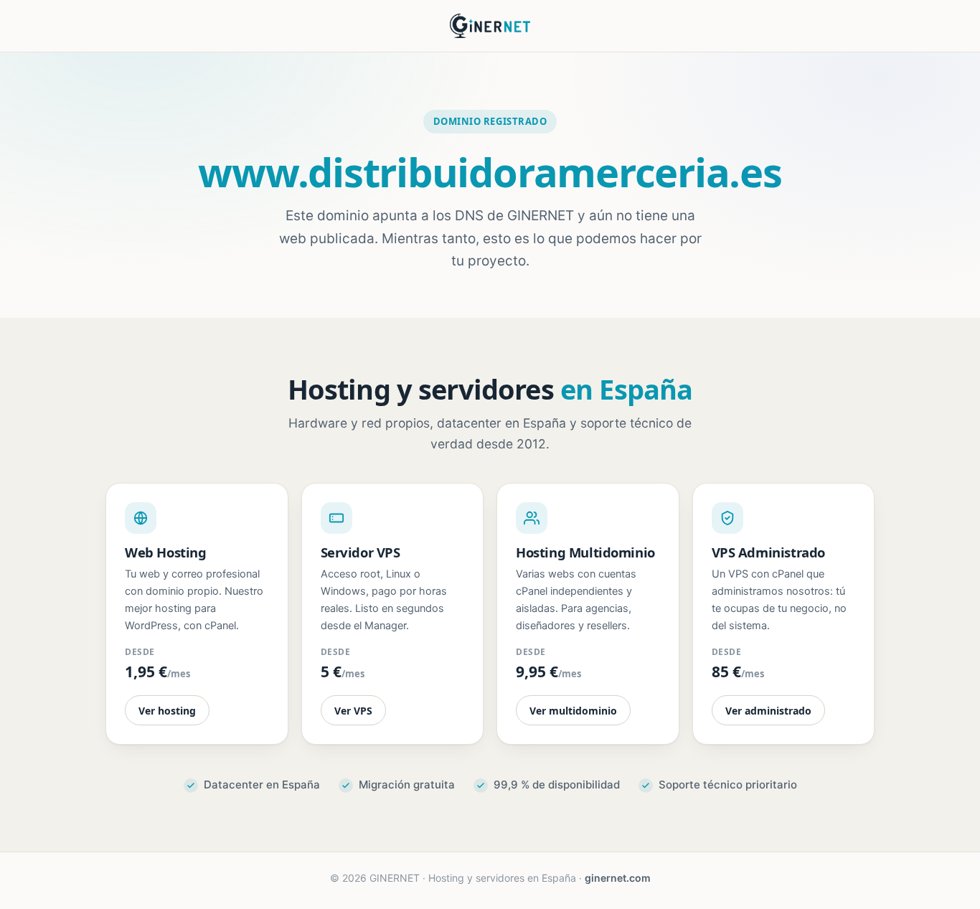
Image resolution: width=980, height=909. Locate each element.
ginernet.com (618, 878)
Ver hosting (167, 710)
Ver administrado (768, 710)
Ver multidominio (573, 710)
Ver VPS (353, 710)
